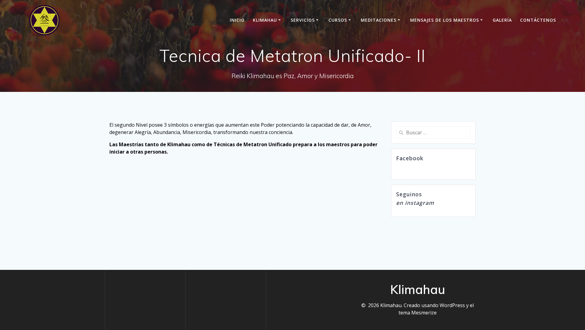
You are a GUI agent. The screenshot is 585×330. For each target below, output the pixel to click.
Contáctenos (538, 20)
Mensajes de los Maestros (444, 20)
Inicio (237, 20)
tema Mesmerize (418, 312)
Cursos (337, 20)
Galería (502, 20)
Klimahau (265, 20)
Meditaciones (378, 20)
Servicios (303, 20)
